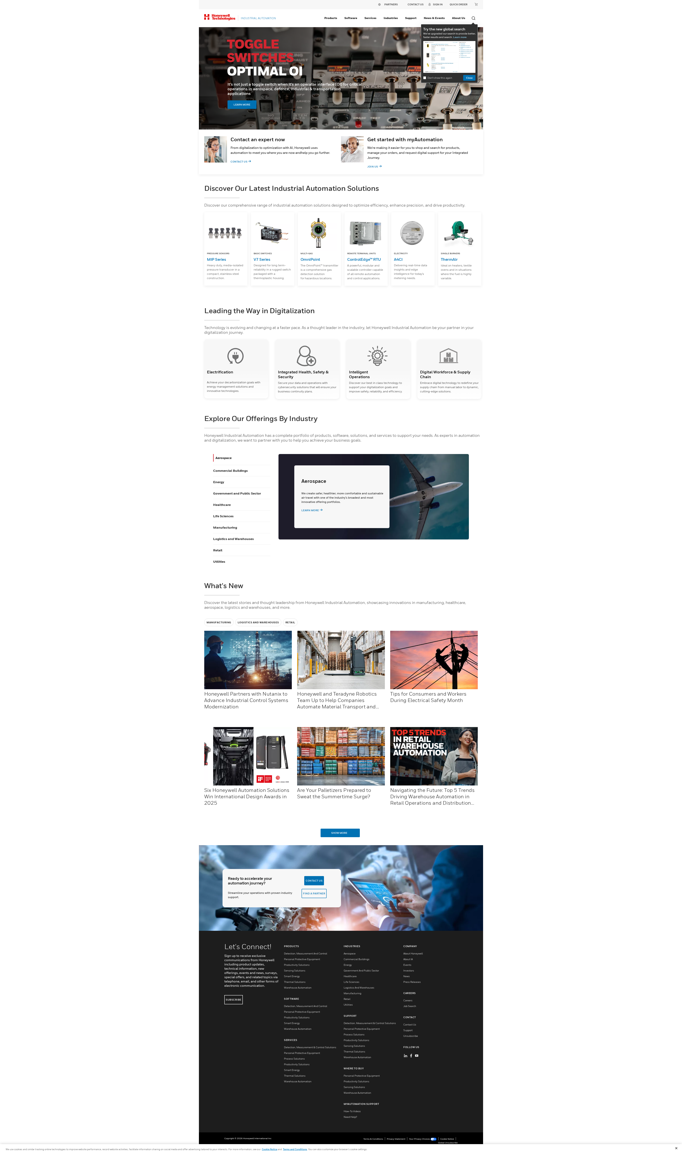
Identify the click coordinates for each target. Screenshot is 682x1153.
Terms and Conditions (295, 1149)
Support (410, 18)
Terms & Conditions (373, 1139)
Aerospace (223, 458)
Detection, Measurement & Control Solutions (310, 1047)
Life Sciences (223, 516)
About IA (408, 959)
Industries (391, 18)
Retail (217, 550)
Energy (218, 482)
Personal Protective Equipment (302, 959)
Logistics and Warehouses (233, 539)
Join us (372, 166)
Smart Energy (292, 976)
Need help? (350, 1116)
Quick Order (458, 4)
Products (330, 18)
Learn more (460, 37)
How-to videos (352, 1111)
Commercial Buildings (230, 470)
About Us (458, 18)
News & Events (434, 18)
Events (407, 964)
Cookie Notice (447, 1139)
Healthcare (222, 505)
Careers (407, 1000)
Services (370, 18)
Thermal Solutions (294, 981)
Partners (391, 4)
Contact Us (239, 161)
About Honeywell (413, 953)
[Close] (676, 1148)
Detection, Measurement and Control (305, 953)
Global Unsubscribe (448, 1142)
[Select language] (379, 4)
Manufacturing (225, 527)
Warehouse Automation (298, 987)
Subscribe (233, 999)
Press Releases (412, 981)
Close (469, 77)
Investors (408, 970)
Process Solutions (294, 1058)
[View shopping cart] (476, 4)
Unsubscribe (410, 1035)
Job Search (409, 1006)
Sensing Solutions (294, 970)
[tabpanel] (341, 78)
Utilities (219, 561)
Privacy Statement (396, 1139)
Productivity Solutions (297, 964)
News (406, 976)
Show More (339, 832)
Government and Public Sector (237, 493)
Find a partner (314, 893)
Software (350, 18)
